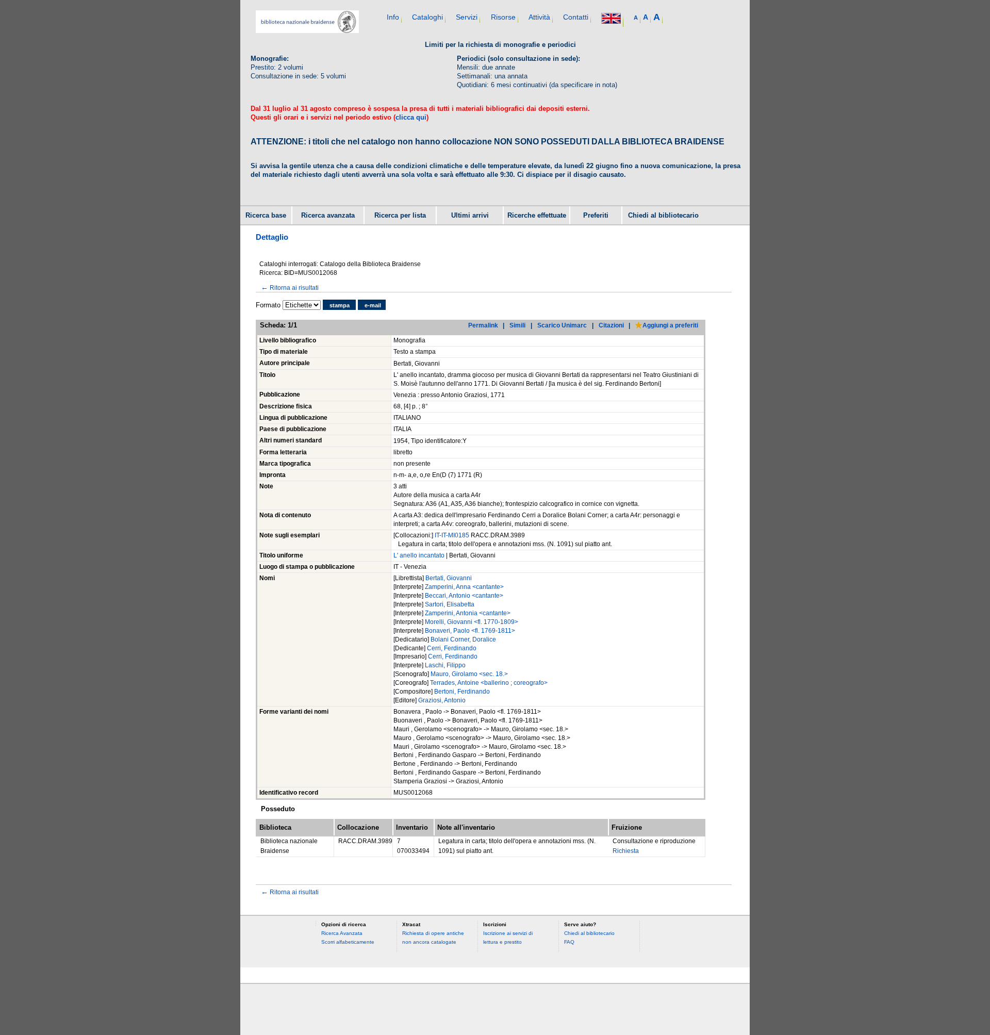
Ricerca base (265, 215)
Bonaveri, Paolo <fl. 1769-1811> (470, 631)
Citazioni (611, 325)
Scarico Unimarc (562, 325)
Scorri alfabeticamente (347, 942)
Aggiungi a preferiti (670, 325)
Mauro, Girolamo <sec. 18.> (469, 674)
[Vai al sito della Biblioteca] (307, 31)
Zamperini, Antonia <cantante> (467, 613)
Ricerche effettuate (536, 215)
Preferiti (595, 215)
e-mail (373, 305)
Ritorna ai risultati (290, 287)
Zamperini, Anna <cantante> (464, 587)
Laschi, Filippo (445, 665)
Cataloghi (427, 17)
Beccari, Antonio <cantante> (464, 596)
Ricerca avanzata (328, 215)
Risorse (503, 17)
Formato (268, 305)
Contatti (575, 17)
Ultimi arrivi (470, 215)
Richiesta (626, 851)
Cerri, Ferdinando (451, 648)
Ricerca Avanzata (341, 933)
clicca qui (410, 117)
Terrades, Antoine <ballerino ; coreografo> (489, 683)
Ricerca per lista (400, 215)
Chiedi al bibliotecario (663, 215)
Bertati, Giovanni (448, 578)
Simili (517, 325)
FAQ (569, 942)
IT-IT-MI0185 (453, 535)
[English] (611, 19)
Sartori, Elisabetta (449, 604)
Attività (539, 17)
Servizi (466, 17)
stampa (339, 305)
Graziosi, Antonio (442, 700)
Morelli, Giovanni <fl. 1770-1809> (471, 622)
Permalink (483, 325)
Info (393, 17)
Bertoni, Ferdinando (462, 691)
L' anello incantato (418, 555)
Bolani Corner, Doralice (463, 639)
